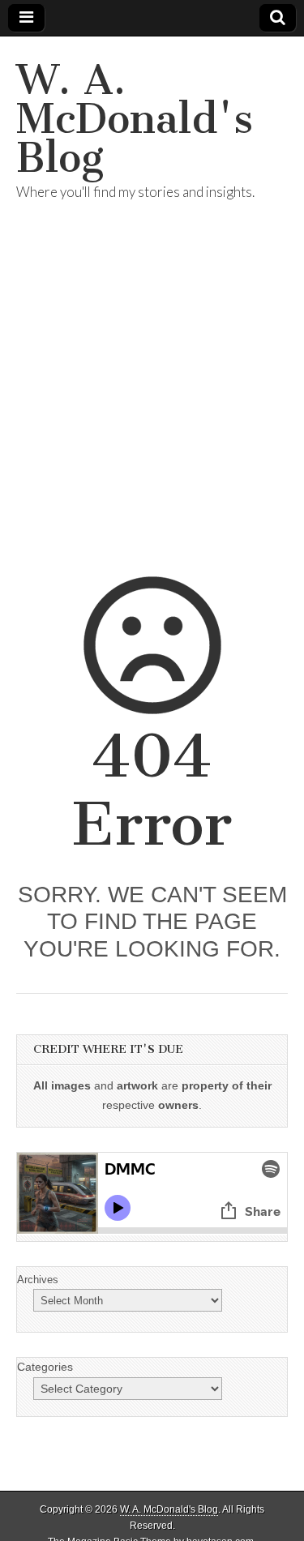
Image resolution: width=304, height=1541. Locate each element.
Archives (37, 1279)
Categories (45, 1366)
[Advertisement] (152, 408)
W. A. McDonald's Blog (134, 118)
